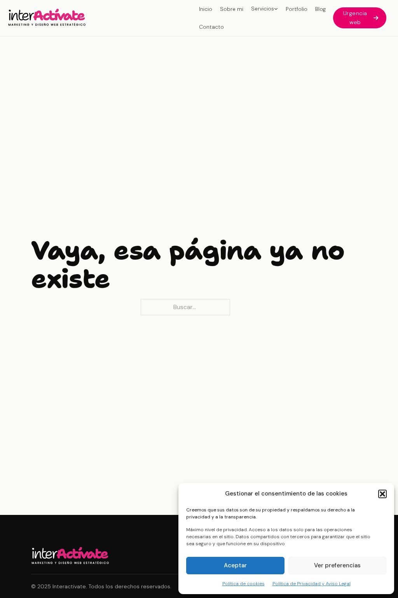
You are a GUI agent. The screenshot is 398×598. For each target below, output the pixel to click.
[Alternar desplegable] (276, 9)
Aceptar (235, 565)
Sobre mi (231, 9)
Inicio (205, 9)
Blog (320, 9)
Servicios (262, 8)
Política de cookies (243, 584)
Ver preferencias (337, 565)
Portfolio (296, 9)
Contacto (211, 27)
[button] (382, 494)
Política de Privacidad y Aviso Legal (311, 584)
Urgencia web (355, 18)
